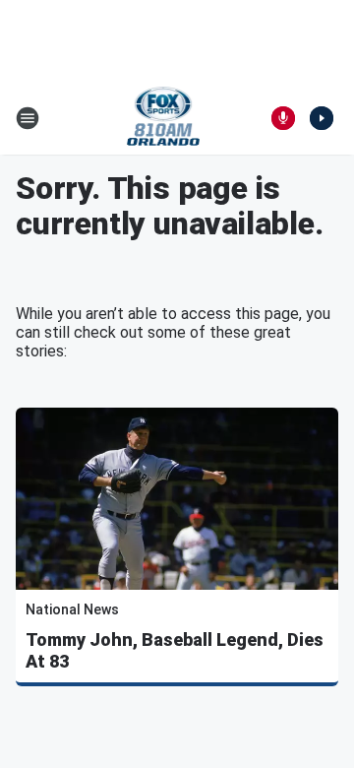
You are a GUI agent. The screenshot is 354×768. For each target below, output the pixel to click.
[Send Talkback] (283, 118)
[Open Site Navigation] (27, 118)
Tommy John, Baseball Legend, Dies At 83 (175, 650)
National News (72, 609)
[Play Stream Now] (321, 118)
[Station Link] (164, 118)
